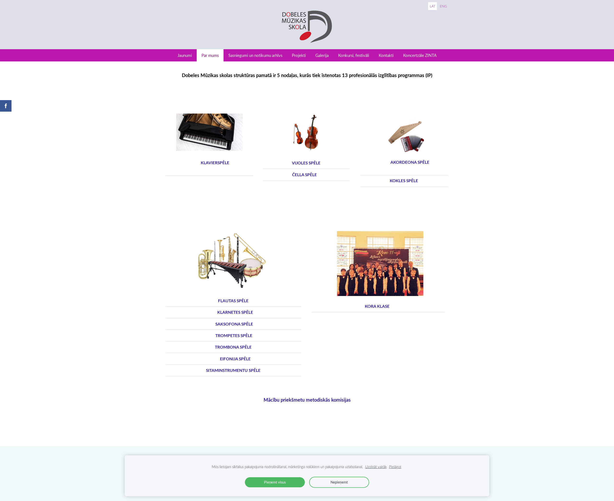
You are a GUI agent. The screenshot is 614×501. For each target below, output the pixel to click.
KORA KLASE (366, 219)
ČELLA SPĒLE (296, 174)
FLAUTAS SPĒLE (233, 300)
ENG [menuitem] (443, 6)
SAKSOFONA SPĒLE (233, 324)
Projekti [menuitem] (299, 55)
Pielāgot (395, 466)
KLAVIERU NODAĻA (201, 103)
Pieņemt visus (275, 482)
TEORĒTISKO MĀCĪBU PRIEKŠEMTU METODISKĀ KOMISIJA (227, 430)
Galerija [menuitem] (322, 55)
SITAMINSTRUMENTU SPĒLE (233, 370)
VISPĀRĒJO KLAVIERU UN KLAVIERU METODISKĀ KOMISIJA (375, 430)
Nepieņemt (339, 482)
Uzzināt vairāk (376, 466)
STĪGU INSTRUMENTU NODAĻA (300, 104)
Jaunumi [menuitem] (184, 55)
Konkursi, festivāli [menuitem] (353, 55)
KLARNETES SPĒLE (233, 312)
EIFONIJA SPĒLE (233, 359)
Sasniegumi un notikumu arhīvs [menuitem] (255, 55)
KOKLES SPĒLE (404, 180)
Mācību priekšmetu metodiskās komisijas (307, 399)
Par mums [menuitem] (210, 55)
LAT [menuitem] (432, 6)
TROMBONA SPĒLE (233, 347)
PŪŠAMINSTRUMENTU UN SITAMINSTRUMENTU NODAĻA (227, 219)
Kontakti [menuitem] (386, 55)
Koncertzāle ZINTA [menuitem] (420, 55)
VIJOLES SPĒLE (311, 163)
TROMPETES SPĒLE (233, 335)
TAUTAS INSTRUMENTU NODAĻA (397, 103)
